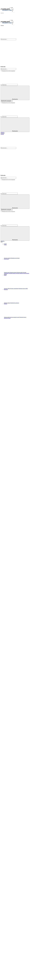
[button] (13, 83)
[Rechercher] (13, 52)
